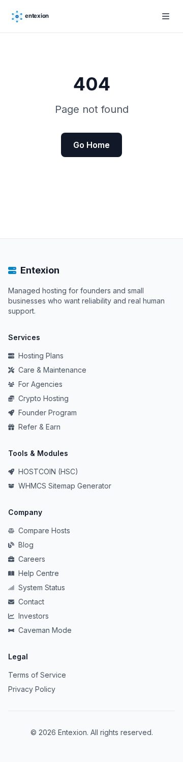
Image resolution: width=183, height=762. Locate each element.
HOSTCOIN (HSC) (48, 471)
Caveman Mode (45, 630)
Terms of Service (37, 674)
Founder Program (47, 412)
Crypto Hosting (43, 398)
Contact (31, 601)
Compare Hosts (44, 530)
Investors (33, 616)
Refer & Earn (39, 426)
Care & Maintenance (52, 369)
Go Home (91, 145)
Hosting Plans (41, 355)
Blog (26, 544)
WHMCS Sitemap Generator (64, 485)
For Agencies (40, 384)
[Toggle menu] (166, 16)
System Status (41, 587)
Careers (31, 559)
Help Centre (38, 573)
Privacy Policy (31, 689)
